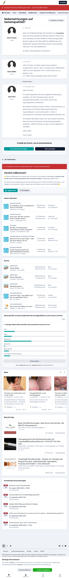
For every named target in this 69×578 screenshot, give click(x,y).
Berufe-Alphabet (15, 277)
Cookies (36, 551)
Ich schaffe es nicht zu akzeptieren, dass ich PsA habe (22, 207)
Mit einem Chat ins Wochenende (19, 485)
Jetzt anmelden (50, 149)
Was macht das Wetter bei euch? (21, 306)
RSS (43, 551)
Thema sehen (34, 361)
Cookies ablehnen (25, 570)
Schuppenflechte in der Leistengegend (38, 394)
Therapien (13, 225)
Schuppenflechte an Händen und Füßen (22, 236)
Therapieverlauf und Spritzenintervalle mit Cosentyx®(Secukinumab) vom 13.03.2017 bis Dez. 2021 (39, 441)
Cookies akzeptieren (43, 570)
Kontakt (29, 551)
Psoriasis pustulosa (16, 247)
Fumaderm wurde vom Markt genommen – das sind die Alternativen (26, 8)
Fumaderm (60, 33)
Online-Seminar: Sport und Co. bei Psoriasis (23, 522)
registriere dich (36, 365)
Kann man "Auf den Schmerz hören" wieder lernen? (20, 218)
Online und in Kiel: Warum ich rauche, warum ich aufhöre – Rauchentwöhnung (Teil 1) (36, 513)
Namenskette (14, 268)
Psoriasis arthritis (15, 203)
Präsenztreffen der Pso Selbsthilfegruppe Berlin (24, 495)
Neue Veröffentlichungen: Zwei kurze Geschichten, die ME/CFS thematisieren (41, 424)
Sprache (5, 551)
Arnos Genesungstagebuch (36, 428)
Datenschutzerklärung (18, 551)
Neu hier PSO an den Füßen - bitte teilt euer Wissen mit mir (22, 240)
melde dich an (23, 365)
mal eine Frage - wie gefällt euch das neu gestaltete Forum (21, 296)
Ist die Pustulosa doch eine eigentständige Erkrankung (19, 251)
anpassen (20, 564)
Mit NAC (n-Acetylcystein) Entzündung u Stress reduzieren (21, 229)
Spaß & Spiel (13, 266)
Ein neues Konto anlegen (19, 149)
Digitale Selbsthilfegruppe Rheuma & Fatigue (23, 504)
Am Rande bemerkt (16, 293)
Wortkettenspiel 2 (16, 286)
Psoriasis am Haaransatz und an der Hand (14, 394)
